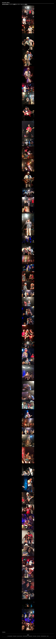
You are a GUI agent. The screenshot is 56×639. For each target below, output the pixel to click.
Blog (28, 635)
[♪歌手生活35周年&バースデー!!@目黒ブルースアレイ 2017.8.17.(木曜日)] (28, 14)
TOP (28, 634)
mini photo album (6, 2)
